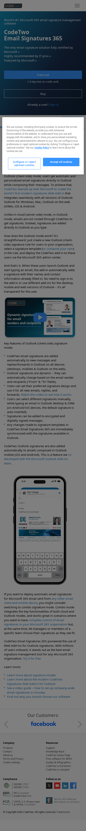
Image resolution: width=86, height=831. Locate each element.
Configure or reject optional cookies (24, 163)
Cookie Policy (41, 147)
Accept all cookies (61, 161)
